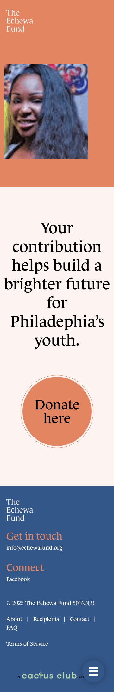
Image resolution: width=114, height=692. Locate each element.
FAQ (11, 627)
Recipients (46, 619)
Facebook (18, 579)
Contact (79, 619)
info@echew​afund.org (34, 548)
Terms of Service (27, 644)
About (14, 619)
